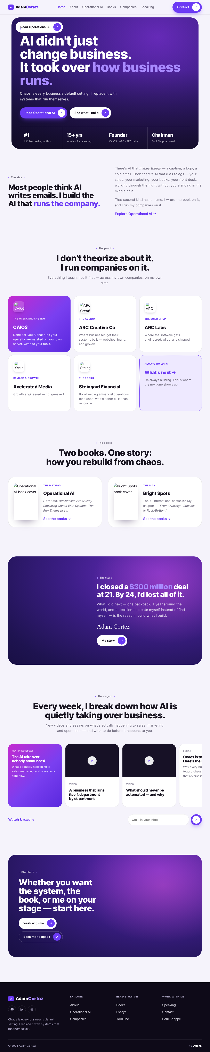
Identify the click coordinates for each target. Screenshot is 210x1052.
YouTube (122, 1019)
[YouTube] (12, 1009)
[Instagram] (32, 1009)
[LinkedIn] (22, 1009)
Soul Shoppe (171, 1019)
